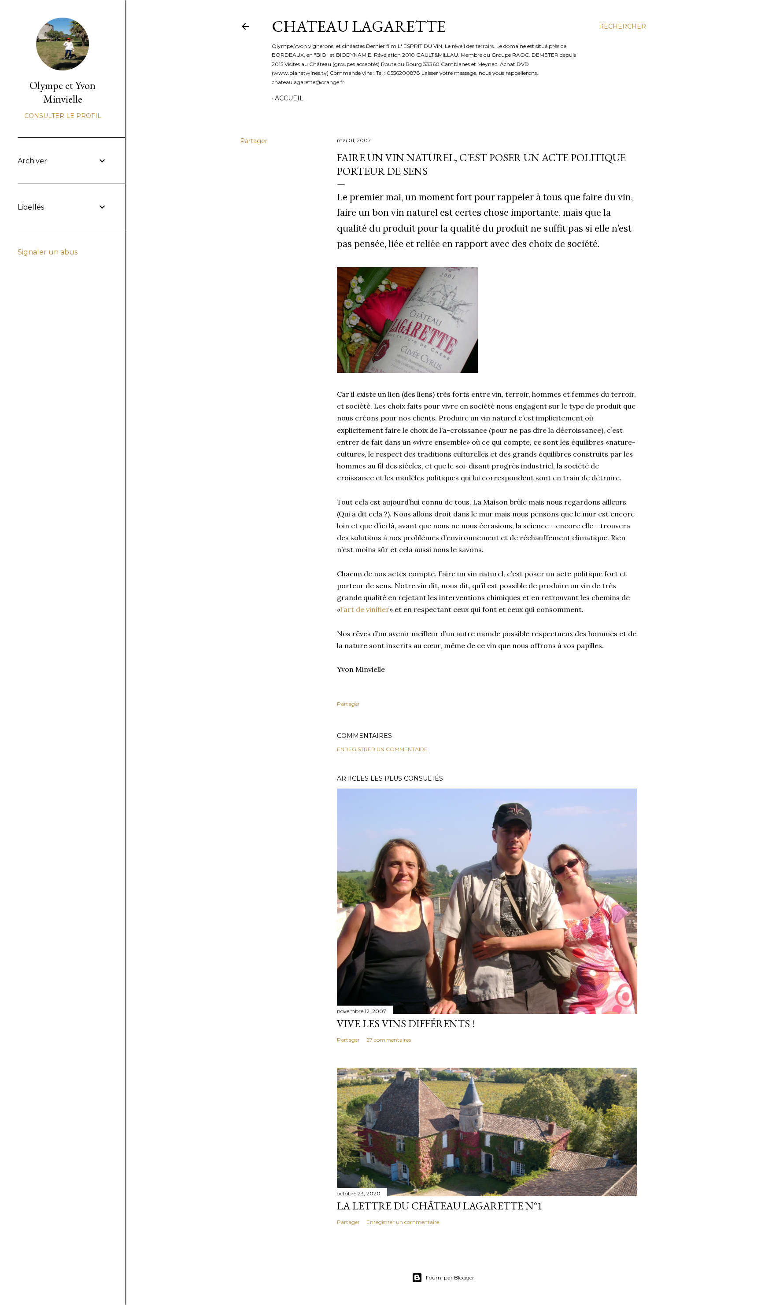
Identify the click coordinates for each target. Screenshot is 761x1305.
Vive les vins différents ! (406, 1023)
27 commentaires (388, 1039)
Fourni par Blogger (450, 1277)
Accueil (289, 98)
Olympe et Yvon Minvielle (63, 92)
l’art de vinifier (364, 609)
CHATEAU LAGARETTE (359, 26)
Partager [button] (253, 141)
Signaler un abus (48, 252)
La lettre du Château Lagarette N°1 (440, 1206)
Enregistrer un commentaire (382, 749)
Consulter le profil (62, 116)
